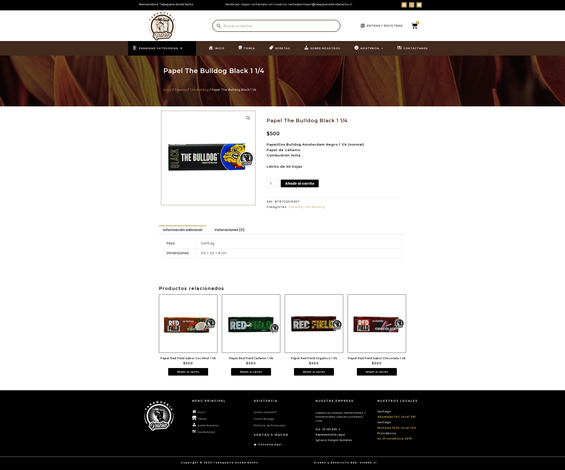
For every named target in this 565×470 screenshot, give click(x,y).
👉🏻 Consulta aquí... (269, 444)
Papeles (181, 89)
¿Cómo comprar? (265, 412)
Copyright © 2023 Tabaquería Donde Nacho (219, 462)
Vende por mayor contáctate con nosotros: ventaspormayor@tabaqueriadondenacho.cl (288, 4)
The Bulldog (199, 89)
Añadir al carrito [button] (188, 371)
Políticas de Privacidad (269, 425)
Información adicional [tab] (182, 229)
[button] (248, 118)
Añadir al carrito (299, 183)
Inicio (167, 89)
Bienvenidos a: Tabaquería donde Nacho (166, 4)
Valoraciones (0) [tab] (230, 229)
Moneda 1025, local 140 (396, 427)
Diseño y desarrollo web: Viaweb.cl (345, 462)
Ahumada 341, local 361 (396, 416)
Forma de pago (264, 419)
